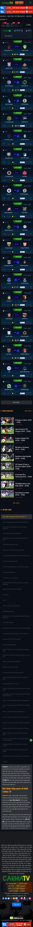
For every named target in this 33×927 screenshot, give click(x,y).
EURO (5, 600)
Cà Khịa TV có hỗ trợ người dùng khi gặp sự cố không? (15, 750)
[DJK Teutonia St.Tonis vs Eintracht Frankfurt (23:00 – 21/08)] (7, 466)
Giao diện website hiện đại (10, 561)
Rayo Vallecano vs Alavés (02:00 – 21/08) (22, 494)
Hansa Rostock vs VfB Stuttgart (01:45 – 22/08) (22, 430)
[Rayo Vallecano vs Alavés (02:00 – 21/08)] (7, 493)
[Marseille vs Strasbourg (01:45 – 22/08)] (7, 448)
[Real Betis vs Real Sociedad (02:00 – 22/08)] (7, 457)
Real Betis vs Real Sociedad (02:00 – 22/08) (23, 457)
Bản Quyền (21, 886)
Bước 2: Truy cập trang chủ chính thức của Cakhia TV (16, 706)
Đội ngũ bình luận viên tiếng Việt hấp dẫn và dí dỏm (15, 538)
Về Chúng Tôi (11, 883)
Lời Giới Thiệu (6, 510)
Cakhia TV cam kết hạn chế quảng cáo (13, 550)
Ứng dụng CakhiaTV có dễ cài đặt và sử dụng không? (15, 745)
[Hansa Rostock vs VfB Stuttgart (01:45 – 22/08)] (7, 430)
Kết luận (5, 761)
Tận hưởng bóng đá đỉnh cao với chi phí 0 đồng (16, 566)
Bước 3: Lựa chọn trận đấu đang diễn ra (13, 711)
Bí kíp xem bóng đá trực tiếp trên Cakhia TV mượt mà (16, 655)
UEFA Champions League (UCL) (11, 605)
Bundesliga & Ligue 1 (8, 611)
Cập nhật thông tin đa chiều (10, 544)
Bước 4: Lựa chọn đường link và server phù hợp (16, 717)
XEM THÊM (28, 411)
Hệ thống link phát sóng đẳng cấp (12, 533)
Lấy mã (16, 904)
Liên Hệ (11, 886)
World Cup (6, 594)
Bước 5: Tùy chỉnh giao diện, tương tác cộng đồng (16, 722)
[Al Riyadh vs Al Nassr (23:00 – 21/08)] (7, 421)
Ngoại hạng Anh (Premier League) (12, 589)
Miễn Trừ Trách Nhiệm (16, 888)
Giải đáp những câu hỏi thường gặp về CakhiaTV (16, 728)
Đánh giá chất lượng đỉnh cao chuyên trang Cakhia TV (14, 527)
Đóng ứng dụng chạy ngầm (10, 667)
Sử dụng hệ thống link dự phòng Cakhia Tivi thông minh (16, 689)
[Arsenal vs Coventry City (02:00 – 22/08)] (7, 439)
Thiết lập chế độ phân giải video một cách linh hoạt (15, 678)
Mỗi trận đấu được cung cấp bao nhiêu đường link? (15, 733)
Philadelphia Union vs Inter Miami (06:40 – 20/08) (22, 484)
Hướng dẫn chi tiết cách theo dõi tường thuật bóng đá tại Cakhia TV (16, 694)
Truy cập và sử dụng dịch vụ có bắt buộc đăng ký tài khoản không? (16, 739)
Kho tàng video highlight (9, 644)
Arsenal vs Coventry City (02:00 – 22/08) (22, 439)
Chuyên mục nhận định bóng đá (12, 639)
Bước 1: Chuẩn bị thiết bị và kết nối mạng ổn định (16, 700)
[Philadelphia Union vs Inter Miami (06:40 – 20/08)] (7, 484)
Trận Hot (19, 31)
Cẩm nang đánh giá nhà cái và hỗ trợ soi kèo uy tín (16, 555)
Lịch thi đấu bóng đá (8, 622)
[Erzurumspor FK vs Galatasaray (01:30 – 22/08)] (7, 475)
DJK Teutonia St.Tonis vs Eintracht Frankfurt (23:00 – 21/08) (23, 466)
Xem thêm (16, 402)
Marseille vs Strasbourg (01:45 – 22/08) (22, 448)
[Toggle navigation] (30, 3)
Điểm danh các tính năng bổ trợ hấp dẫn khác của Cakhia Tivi (16, 616)
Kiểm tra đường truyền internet (11, 661)
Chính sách (23, 883)
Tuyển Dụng (13, 891)
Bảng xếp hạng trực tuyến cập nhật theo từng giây (16, 628)
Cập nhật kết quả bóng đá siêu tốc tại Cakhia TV (16, 633)
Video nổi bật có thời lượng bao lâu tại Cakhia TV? (16, 756)
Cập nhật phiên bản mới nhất (11, 683)
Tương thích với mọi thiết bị (10, 578)
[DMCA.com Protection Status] (16, 918)
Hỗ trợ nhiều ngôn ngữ (9, 572)
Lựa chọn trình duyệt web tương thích (13, 672)
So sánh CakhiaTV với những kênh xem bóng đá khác (16, 650)
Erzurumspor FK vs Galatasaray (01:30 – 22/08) (23, 475)
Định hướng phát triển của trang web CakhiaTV (15, 522)
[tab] (3, 25)
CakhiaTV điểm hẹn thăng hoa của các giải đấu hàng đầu (15, 583)
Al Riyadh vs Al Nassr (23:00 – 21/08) (23, 421)
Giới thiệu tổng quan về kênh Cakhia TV (14, 516)
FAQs (23, 891)
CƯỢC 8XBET (19, 3)
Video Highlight (7, 411)
